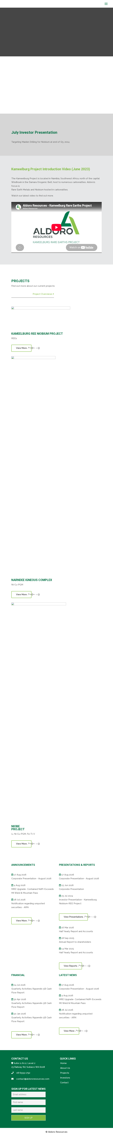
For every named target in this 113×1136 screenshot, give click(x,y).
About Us (65, 1068)
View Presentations (73, 917)
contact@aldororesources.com (32, 1079)
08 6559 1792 (23, 1073)
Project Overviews (43, 294)
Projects (64, 1073)
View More (21, 348)
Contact (64, 1082)
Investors (65, 1077)
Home (63, 1063)
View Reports (70, 966)
